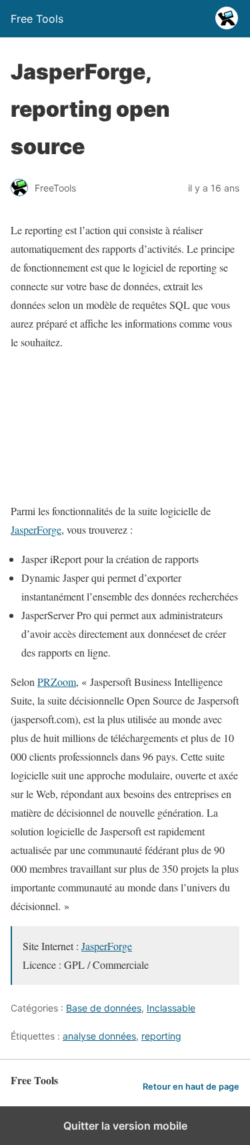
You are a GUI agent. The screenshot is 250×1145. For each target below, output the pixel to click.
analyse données (99, 1036)
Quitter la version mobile (125, 1125)
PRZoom (56, 682)
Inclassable (171, 1008)
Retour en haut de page (191, 1087)
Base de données (103, 1008)
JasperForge (36, 529)
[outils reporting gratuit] (125, 481)
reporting (161, 1036)
